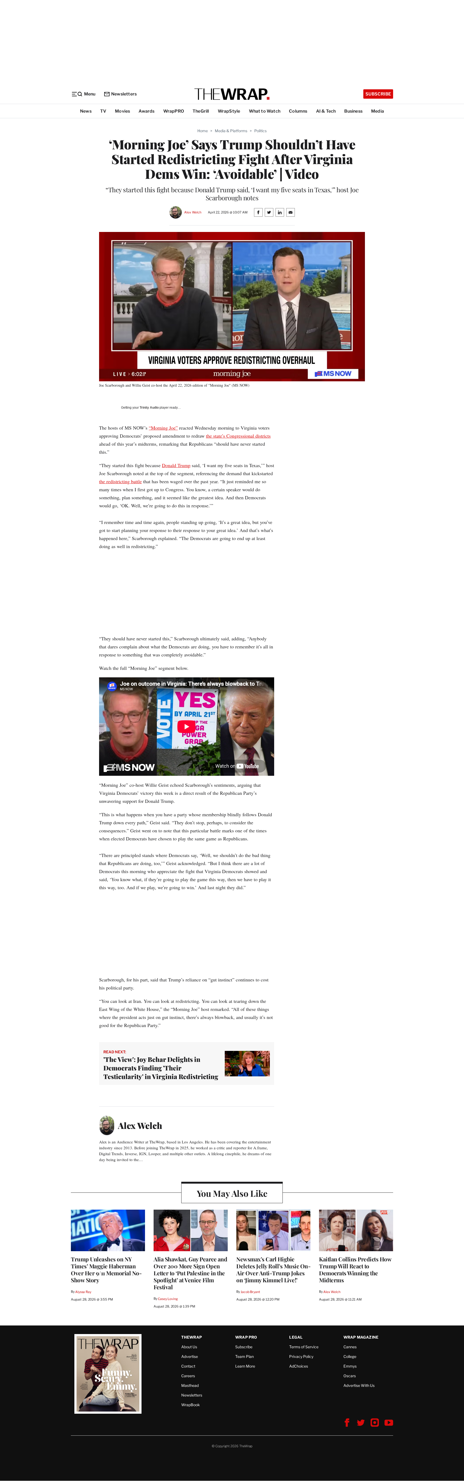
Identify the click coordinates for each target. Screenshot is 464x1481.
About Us (189, 1347)
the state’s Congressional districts (238, 436)
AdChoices (298, 1366)
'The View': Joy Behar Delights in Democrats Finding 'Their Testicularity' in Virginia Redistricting (160, 1068)
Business (353, 111)
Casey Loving (167, 1299)
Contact (188, 1366)
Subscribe (378, 94)
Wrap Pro (246, 1337)
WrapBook (190, 1404)
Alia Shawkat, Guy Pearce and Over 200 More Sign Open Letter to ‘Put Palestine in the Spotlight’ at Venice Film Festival (190, 1272)
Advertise (189, 1356)
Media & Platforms (231, 130)
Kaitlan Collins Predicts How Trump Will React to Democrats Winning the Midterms (355, 1269)
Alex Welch (192, 212)
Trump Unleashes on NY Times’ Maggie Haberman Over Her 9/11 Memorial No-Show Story (106, 1269)
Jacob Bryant (250, 1292)
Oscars (349, 1375)
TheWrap (191, 1337)
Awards (146, 111)
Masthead (190, 1385)
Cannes (350, 1347)
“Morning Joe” (163, 427)
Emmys (350, 1366)
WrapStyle (229, 111)
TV (103, 111)
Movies (122, 111)
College (349, 1356)
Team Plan (244, 1356)
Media (377, 111)
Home (202, 130)
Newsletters (124, 94)
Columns (298, 111)
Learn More (245, 1366)
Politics (260, 130)
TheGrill (201, 111)
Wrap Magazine (361, 1337)
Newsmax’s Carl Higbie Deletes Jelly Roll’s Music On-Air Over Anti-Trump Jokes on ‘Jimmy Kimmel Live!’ (273, 1269)
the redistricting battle (120, 481)
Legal (296, 1337)
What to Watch (265, 111)
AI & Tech (326, 111)
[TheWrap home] (232, 94)
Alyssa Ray (83, 1292)
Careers (188, 1375)
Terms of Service (303, 1347)
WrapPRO (173, 111)
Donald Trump (176, 465)
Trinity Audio (149, 407)
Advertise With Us (359, 1385)
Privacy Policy (301, 1356)
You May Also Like (232, 1193)
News (86, 111)
